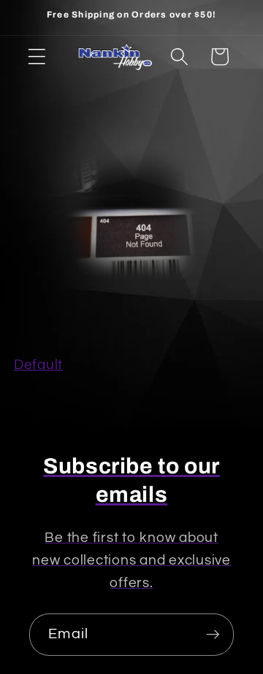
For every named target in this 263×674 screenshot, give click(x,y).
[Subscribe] (213, 634)
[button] (37, 56)
